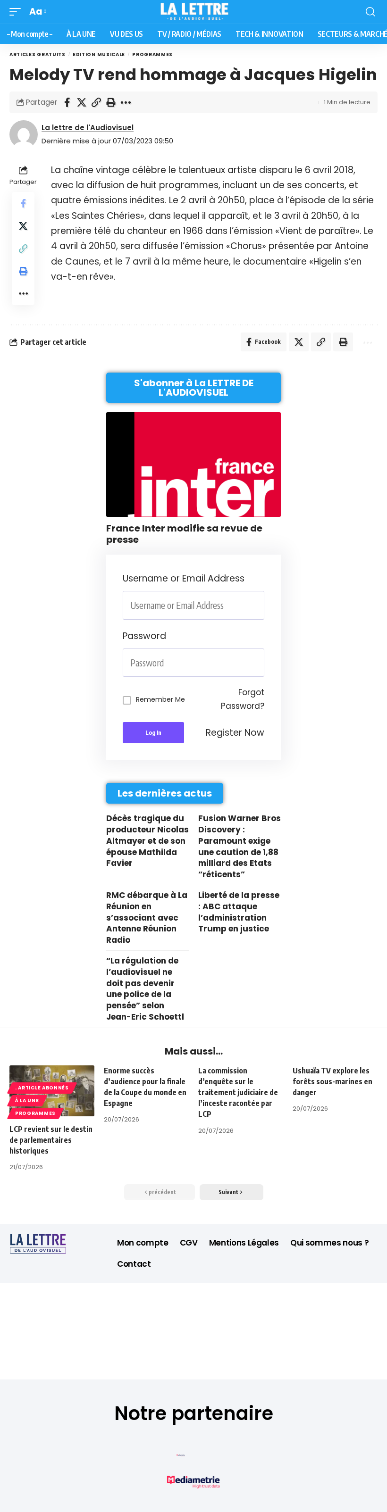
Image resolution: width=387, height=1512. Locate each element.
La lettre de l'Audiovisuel (88, 128)
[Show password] (261, 662)
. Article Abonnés (42, 1087)
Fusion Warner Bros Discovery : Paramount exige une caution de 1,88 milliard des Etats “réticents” (239, 846)
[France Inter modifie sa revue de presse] (193, 464)
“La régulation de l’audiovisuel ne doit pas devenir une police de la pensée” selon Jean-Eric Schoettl (145, 988)
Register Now (235, 732)
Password (144, 636)
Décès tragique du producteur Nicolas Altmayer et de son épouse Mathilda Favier (147, 841)
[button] (17, 11)
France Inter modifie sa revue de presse (184, 534)
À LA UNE (27, 1100)
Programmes (152, 54)
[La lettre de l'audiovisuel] (194, 12)
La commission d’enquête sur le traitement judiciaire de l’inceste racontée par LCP (238, 1092)
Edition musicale (99, 54)
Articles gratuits (37, 54)
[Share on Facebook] (67, 102)
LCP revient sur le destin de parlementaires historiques (51, 1139)
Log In (153, 732)
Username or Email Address (183, 578)
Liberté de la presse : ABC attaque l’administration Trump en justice (238, 911)
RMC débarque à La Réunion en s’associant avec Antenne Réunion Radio (146, 917)
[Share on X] (81, 102)
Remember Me (160, 699)
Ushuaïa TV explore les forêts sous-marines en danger (332, 1081)
